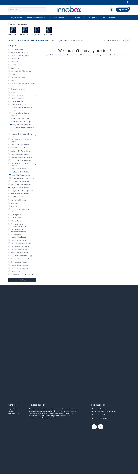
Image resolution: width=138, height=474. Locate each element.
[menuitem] (16, 17)
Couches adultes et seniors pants (43, 40)
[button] (115, 40)
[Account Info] (111, 9)
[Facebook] (94, 426)
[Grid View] (123, 40)
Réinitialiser (22, 280)
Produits (11, 40)
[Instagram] (100, 426)
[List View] (127, 40)
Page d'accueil (13, 409)
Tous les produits (17, 50)
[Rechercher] (44, 10)
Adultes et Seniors (22, 40)
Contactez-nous (14, 413)
